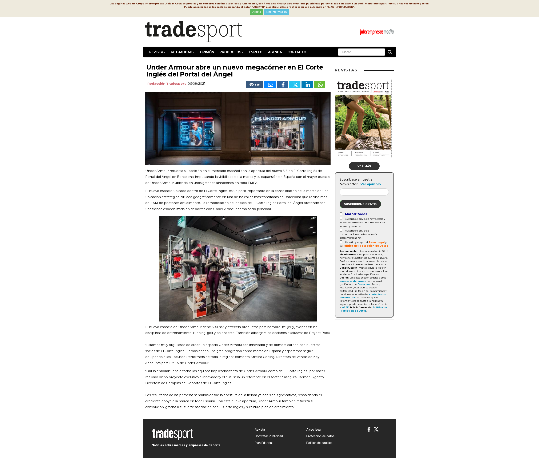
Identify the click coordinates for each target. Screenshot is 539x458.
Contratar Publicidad (269, 436)
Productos (230, 52)
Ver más (364, 166)
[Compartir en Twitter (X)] (294, 84)
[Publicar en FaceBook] (282, 84)
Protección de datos (320, 436)
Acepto (256, 11)
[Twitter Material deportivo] (376, 429)
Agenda (275, 52)
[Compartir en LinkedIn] (307, 84)
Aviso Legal (376, 242)
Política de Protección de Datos (365, 245)
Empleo (256, 52)
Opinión (207, 52)
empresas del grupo (353, 281)
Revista (156, 52)
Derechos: (364, 284)
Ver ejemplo (370, 184)
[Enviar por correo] (270, 84)
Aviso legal (313, 429)
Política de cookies (319, 443)
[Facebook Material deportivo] (369, 429)
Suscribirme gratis (360, 204)
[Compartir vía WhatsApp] (319, 84)
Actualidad (181, 52)
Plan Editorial (263, 443)
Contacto (296, 52)
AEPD (345, 307)
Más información (276, 11)
